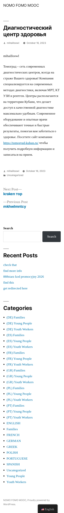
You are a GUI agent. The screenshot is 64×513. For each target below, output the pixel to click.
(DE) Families (16, 317)
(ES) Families (15, 335)
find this (8, 282)
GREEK (12, 447)
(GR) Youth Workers (20, 382)
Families (12, 429)
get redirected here (15, 288)
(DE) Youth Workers (20, 329)
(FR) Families (16, 353)
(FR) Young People (19, 359)
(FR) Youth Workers (20, 364)
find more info (12, 271)
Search (8, 228)
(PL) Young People (19, 394)
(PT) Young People (19, 411)
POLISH (12, 453)
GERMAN (14, 441)
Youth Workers (16, 482)
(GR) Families (16, 370)
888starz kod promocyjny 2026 (23, 277)
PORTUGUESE (17, 458)
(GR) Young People (19, 376)
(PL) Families (15, 388)
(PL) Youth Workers (20, 400)
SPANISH (13, 464)
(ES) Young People (19, 341)
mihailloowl (13, 43)
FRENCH (13, 435)
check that (10, 265)
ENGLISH (13, 423)
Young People (16, 476)
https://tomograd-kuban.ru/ (20, 143)
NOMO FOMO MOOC (21, 5)
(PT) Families (15, 405)
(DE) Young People (19, 323)
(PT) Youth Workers (20, 417)
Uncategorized (15, 175)
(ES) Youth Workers (20, 347)
